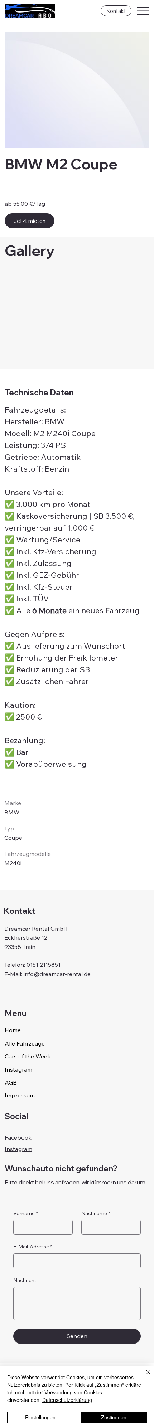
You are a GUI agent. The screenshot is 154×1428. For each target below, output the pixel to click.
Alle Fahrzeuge (25, 1043)
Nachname (95, 1213)
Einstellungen (40, 1417)
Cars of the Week (27, 1056)
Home (13, 1030)
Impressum (20, 1095)
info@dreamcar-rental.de (57, 974)
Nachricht (24, 1280)
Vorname (25, 1213)
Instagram (18, 1069)
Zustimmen (113, 1417)
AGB (11, 1082)
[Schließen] (144, 1376)
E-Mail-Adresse (32, 1246)
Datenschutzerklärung (67, 1399)
